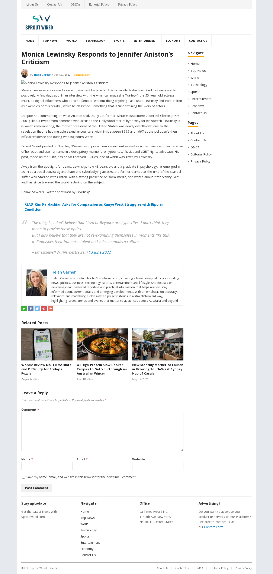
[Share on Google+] (50, 308)
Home (30, 40)
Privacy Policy (127, 4)
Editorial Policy (99, 4)
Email (82, 459)
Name (27, 459)
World (71, 40)
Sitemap (54, 568)
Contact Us (54, 4)
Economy (173, 40)
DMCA (75, 4)
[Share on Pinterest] (44, 308)
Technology (95, 40)
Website (138, 459)
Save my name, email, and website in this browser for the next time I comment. (81, 477)
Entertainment (145, 40)
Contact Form (213, 527)
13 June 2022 (100, 252)
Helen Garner (42, 74)
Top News (50, 40)
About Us (32, 4)
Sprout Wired (39, 568)
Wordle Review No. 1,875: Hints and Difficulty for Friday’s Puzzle (46, 369)
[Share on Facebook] (30, 308)
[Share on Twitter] (37, 308)
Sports (119, 40)
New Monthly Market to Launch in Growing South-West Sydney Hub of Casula (157, 369)
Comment (30, 409)
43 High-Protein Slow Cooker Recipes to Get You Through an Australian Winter (102, 369)
